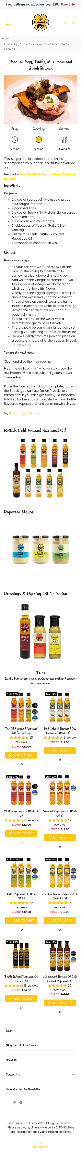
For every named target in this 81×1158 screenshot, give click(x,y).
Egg (23, 413)
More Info (68, 4)
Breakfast (14, 413)
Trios (40, 673)
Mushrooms (33, 413)
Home (5, 38)
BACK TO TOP (40, 1147)
